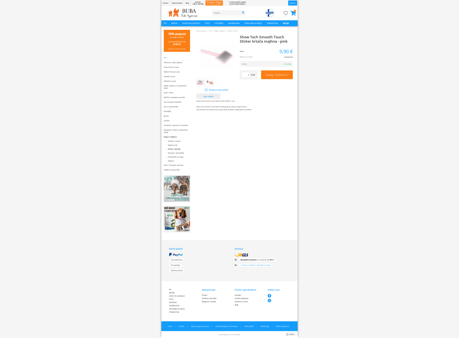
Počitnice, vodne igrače (173, 62)
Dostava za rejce (241, 301)
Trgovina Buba (177, 3)
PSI (165, 23)
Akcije (286, 23)
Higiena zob (172, 145)
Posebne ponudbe (209, 298)
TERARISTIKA (272, 23)
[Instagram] (279, 300)
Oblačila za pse (170, 81)
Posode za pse (169, 76)
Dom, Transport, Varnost (173, 165)
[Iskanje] (243, 13)
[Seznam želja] (283, 14)
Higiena (171, 161)
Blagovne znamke (209, 301)
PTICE (207, 23)
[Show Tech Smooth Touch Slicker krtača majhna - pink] (216, 57)
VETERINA (219, 23)
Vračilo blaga (264, 326)
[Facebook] (279, 296)
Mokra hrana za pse (172, 72)
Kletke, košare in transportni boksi (175, 87)
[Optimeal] (177, 201)
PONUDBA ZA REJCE (253, 23)
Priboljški (167, 111)
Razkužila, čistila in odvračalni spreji (176, 131)
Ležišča (166, 120)
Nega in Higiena (170, 137)
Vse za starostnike (171, 107)
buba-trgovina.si (201, 31)
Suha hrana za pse (171, 67)
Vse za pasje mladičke (172, 102)
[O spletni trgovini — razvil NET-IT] (290, 334)
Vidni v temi (168, 93)
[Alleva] (177, 231)
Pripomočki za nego (175, 157)
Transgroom (288, 57)
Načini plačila (249, 326)
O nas (170, 326)
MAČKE (174, 23)
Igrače (166, 116)
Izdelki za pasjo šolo (172, 170)
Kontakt (238, 295)
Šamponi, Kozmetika (176, 153)
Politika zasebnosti (282, 326)
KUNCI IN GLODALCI (191, 23)
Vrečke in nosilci (174, 141)
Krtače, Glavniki (174, 149)
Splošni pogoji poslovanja (200, 326)
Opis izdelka (208, 96)
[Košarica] (292, 13)
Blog (187, 3)
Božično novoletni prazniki (174, 97)
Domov (165, 3)
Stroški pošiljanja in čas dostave (227, 326)
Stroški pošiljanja (241, 298)
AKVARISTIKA (234, 23)
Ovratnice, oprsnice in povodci (176, 125)
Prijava (292, 3)
